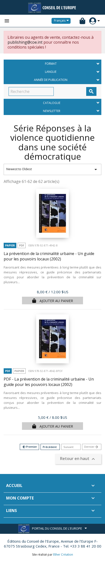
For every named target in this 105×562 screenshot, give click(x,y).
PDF (21, 245)
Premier (29, 447)
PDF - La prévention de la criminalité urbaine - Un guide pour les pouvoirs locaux (49, 381)
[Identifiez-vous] (92, 21)
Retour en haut (78, 459)
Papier (10, 245)
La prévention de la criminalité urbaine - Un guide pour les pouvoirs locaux (49, 256)
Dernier (91, 447)
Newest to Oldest (52, 169)
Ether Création (63, 554)
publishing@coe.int (25, 42)
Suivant (68, 447)
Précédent (50, 447)
